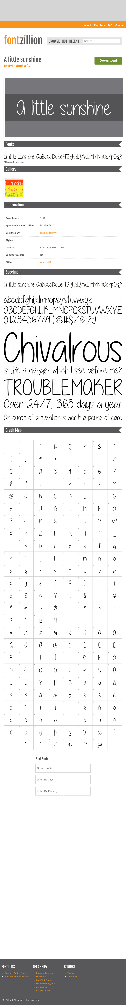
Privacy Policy (43, 990)
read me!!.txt (47, 262)
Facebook (72, 976)
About (87, 25)
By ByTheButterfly (17, 66)
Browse (54, 41)
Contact (119, 25)
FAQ (110, 25)
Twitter (70, 973)
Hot (64, 41)
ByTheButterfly (48, 232)
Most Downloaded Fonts (17, 976)
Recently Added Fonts (15, 973)
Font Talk (99, 25)
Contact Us (41, 987)
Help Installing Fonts (46, 983)
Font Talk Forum (44, 980)
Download (108, 60)
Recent (74, 41)
